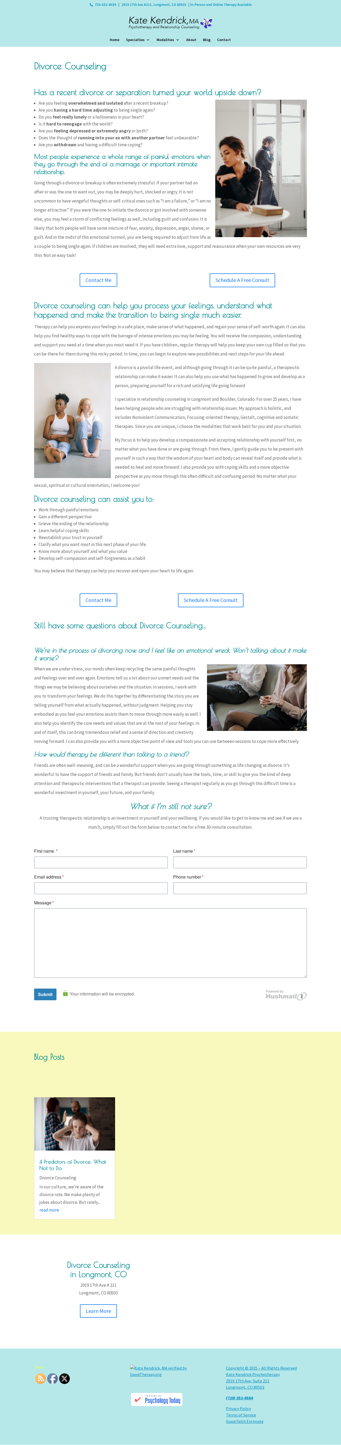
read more (49, 1210)
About (191, 40)
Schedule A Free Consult (242, 280)
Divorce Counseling (57, 1178)
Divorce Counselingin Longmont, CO (98, 1269)
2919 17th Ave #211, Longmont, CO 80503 (153, 4)
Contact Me (98, 280)
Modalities (165, 40)
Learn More (98, 1311)
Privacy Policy (238, 1408)
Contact (224, 40)
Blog (206, 40)
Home (114, 40)
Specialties (135, 40)
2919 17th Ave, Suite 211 (247, 1380)
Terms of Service (241, 1415)
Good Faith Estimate (244, 1421)
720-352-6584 (105, 4)
